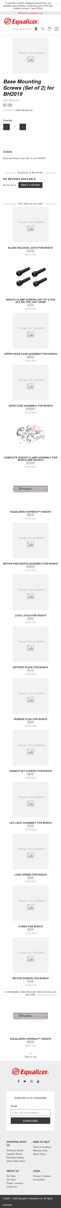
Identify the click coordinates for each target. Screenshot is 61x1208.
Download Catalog (15, 1157)
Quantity (7, 120)
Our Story (11, 1175)
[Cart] (49, 29)
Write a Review (30, 185)
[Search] (43, 29)
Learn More (37, 8)
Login (15, 29)
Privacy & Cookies (42, 1175)
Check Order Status (16, 1160)
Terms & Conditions (42, 1146)
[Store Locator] (36, 29)
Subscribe (30, 1120)
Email (14, 1106)
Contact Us (12, 1186)
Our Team (11, 1179)
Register (26, 29)
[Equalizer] (21, 21)
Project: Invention (15, 1183)
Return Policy (39, 1154)
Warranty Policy (40, 1150)
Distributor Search (15, 1150)
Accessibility (39, 1179)
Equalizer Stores (14, 1153)
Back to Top (30, 1056)
